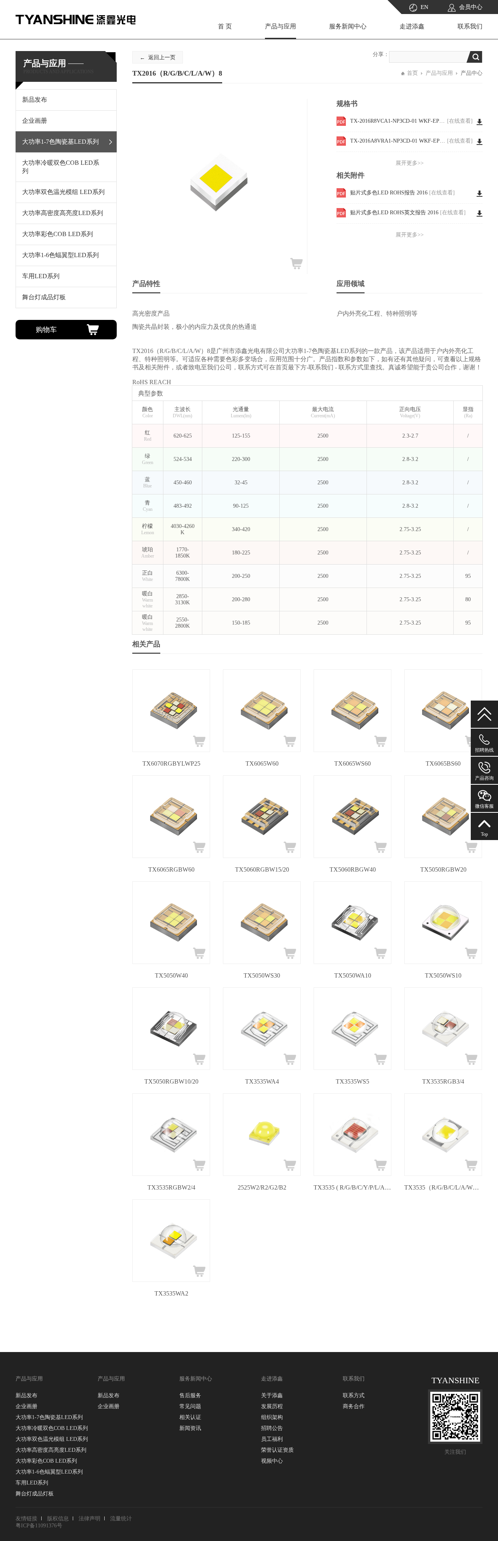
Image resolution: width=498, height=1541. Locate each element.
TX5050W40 (171, 975)
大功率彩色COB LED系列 (46, 1461)
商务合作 (354, 1406)
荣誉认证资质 (277, 1450)
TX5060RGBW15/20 (262, 869)
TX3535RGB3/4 (443, 1081)
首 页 (225, 26)
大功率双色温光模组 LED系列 (52, 1439)
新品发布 (26, 1395)
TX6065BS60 (443, 763)
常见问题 (190, 1406)
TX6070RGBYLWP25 (171, 763)
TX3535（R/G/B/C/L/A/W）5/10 (443, 1187)
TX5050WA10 (352, 975)
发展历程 (272, 1406)
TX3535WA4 (262, 1081)
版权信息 (58, 1519)
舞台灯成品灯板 (35, 1494)
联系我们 (470, 26)
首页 (412, 73)
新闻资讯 (190, 1428)
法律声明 (89, 1519)
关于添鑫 (272, 1395)
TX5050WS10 (443, 975)
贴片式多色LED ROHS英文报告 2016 (408, 212)
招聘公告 (272, 1428)
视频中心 (272, 1461)
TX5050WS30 (262, 975)
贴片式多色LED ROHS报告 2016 (402, 193)
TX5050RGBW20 (443, 869)
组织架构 (272, 1417)
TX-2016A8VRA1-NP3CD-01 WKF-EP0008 (411, 141)
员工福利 (272, 1439)
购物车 (46, 330)
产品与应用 (280, 26)
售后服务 (190, 1395)
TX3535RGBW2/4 (171, 1187)
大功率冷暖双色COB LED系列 (52, 1428)
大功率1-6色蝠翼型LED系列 (49, 1472)
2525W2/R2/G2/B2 (262, 1187)
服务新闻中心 (347, 26)
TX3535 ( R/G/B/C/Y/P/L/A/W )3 (352, 1187)
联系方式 (354, 1395)
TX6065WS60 (352, 763)
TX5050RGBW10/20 (171, 1081)
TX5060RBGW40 (353, 869)
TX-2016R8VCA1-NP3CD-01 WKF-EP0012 (411, 121)
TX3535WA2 (171, 1293)
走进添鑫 (412, 26)
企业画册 (26, 1406)
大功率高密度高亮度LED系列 (51, 1450)
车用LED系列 (32, 1483)
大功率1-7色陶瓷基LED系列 (49, 1417)
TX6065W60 (262, 763)
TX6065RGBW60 (171, 869)
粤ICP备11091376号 (39, 1526)
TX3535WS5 (352, 1081)
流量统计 (121, 1519)
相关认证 (190, 1417)
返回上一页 (161, 57)
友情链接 (26, 1519)
